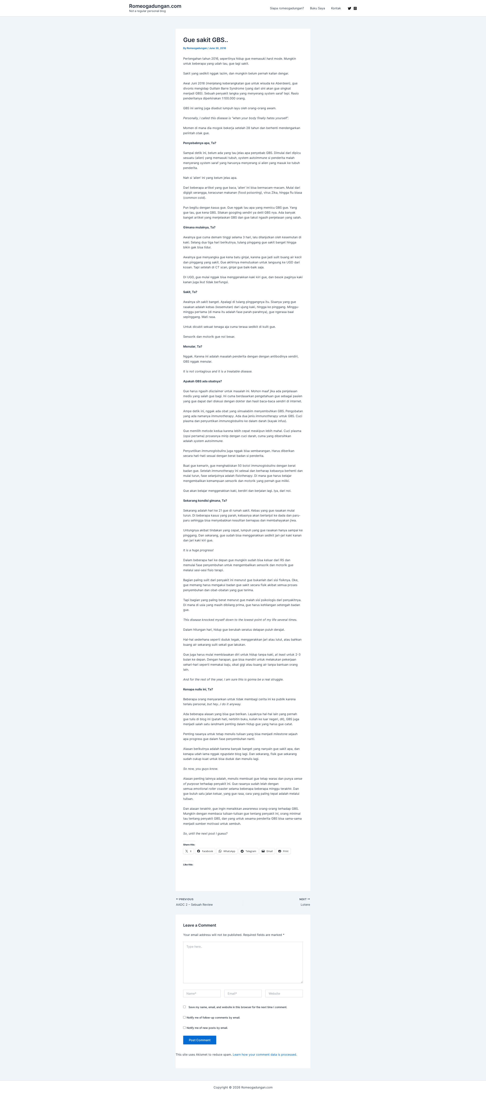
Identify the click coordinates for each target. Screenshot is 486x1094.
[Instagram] (355, 8)
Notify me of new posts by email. (207, 1027)
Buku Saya (317, 8)
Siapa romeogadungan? (287, 8)
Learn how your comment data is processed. (265, 1054)
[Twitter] (349, 8)
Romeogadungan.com (155, 6)
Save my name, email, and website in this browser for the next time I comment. (238, 1007)
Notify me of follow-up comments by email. (213, 1017)
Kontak (336, 8)
